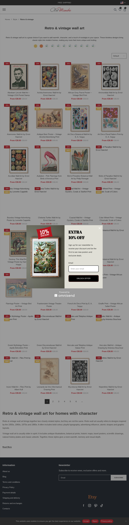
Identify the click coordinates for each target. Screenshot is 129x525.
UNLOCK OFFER (83, 278)
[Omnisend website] (64, 294)
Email (71, 263)
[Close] (100, 228)
